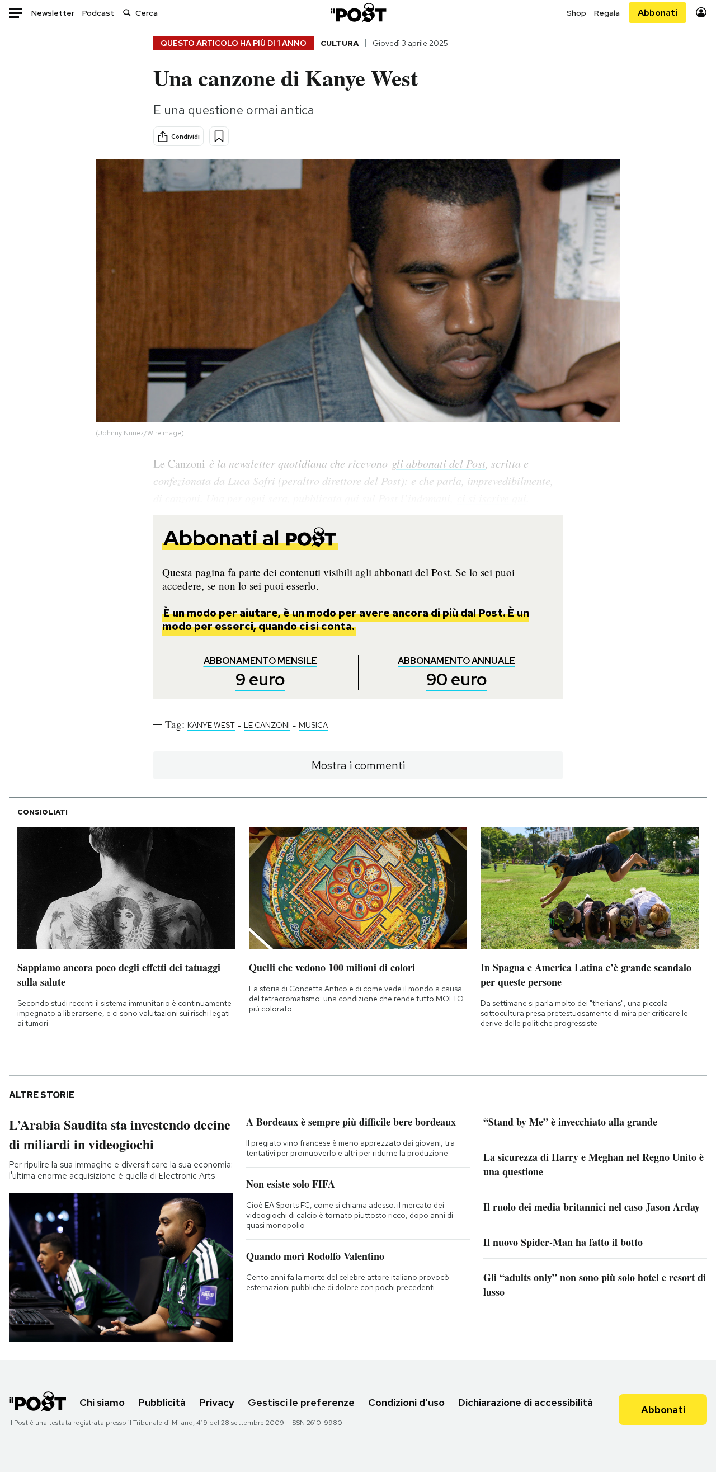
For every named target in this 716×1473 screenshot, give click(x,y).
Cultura (340, 43)
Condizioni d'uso (406, 1402)
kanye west (211, 725)
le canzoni (267, 725)
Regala (607, 13)
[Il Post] (358, 12)
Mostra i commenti (358, 765)
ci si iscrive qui (491, 498)
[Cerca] (127, 12)
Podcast (98, 13)
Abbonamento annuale (456, 672)
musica (313, 725)
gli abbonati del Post (439, 463)
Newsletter (52, 13)
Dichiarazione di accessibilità (525, 1402)
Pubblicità (162, 1402)
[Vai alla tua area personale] (701, 12)
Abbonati (657, 12)
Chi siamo (102, 1402)
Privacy (216, 1402)
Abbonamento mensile (260, 672)
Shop (576, 13)
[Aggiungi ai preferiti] (219, 136)
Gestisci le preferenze (301, 1402)
